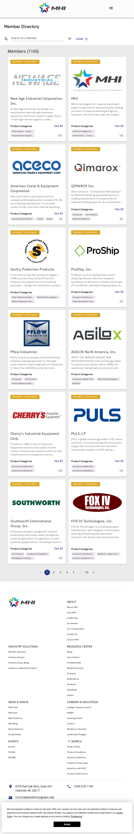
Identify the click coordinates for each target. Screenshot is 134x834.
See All (58, 126)
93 (86, 572)
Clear (79, 39)
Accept (67, 824)
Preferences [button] (76, 816)
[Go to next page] (93, 572)
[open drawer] (111, 8)
